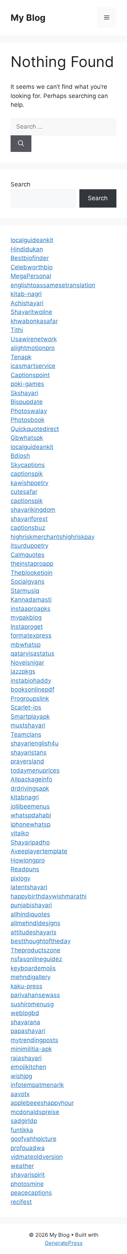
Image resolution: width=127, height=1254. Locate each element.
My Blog (28, 17)
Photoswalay (29, 410)
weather (22, 1165)
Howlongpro (28, 860)
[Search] (21, 143)
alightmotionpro (33, 347)
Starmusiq (25, 590)
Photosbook (27, 419)
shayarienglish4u (35, 743)
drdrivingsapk (30, 788)
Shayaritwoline (31, 311)
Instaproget (27, 626)
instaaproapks (30, 608)
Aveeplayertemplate (39, 851)
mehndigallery (30, 977)
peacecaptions (31, 1192)
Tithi (17, 329)
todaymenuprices (35, 770)
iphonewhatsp (30, 824)
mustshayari (28, 725)
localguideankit (32, 240)
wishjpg (21, 1076)
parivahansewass (35, 994)
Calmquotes (27, 554)
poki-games (27, 383)
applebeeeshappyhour (42, 1102)
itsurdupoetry (29, 545)
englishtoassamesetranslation (53, 285)
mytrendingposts (34, 1040)
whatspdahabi (31, 815)
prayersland (27, 761)
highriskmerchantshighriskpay (53, 536)
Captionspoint (30, 375)
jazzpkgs (23, 671)
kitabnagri (25, 797)
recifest (21, 1201)
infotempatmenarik (37, 1084)
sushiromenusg (32, 1004)
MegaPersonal (31, 275)
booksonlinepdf (32, 689)
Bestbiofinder (30, 258)
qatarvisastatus (32, 653)
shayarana (25, 1022)
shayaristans (29, 752)
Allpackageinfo (31, 779)
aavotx (20, 1094)
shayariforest (29, 518)
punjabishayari (31, 905)
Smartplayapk (30, 716)
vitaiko (20, 833)
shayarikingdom (33, 509)
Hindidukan (27, 249)
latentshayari (29, 887)
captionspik (27, 473)
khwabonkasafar (34, 321)
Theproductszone (35, 950)
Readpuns (25, 869)
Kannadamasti (31, 599)
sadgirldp (24, 1120)
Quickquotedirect (35, 428)
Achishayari (27, 303)
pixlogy (20, 878)
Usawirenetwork (34, 339)
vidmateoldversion (37, 1156)
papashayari (28, 1030)
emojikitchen (28, 1066)
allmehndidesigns (35, 923)
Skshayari (24, 393)
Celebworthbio (32, 267)
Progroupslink (30, 698)
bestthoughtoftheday (41, 941)
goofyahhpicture (33, 1138)
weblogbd (25, 1012)
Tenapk (21, 357)
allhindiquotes (30, 914)
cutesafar (24, 491)
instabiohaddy (31, 680)
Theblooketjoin (32, 572)
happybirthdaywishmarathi (48, 896)
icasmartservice (33, 365)
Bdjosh (20, 455)
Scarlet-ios (26, 707)
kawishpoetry (29, 482)
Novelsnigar (27, 662)
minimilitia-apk (31, 1048)
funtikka (22, 1129)
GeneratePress (64, 1243)
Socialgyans (27, 581)
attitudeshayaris (33, 932)
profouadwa (28, 1147)
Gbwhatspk (27, 437)
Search (20, 184)
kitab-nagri (26, 293)
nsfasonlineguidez (36, 959)
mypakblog (26, 617)
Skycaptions (28, 464)
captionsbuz (28, 527)
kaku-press (26, 986)
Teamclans (26, 734)
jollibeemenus (30, 806)
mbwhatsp (26, 644)
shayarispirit (28, 1174)
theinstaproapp (32, 563)
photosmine (27, 1183)
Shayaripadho (30, 842)
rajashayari (26, 1058)
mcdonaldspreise (35, 1111)
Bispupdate (27, 401)
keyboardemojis (33, 968)
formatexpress (31, 635)
